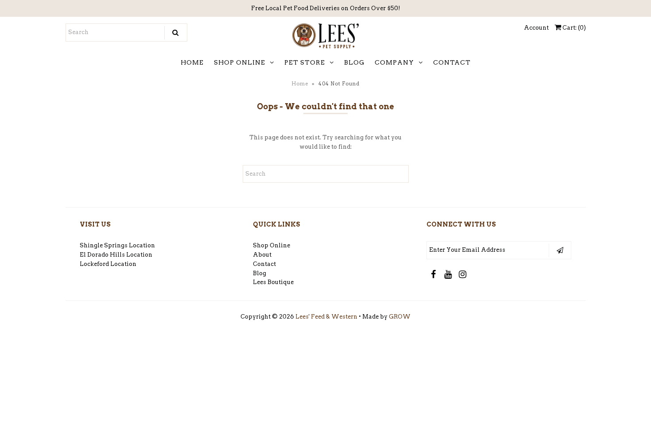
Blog (259, 273)
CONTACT (452, 62)
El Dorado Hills (102, 254)
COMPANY (394, 62)
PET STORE (304, 62)
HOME (192, 62)
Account (536, 27)
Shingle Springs (104, 245)
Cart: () (573, 27)
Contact (264, 264)
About (262, 254)
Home (299, 84)
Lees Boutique (273, 282)
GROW (400, 316)
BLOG (354, 62)
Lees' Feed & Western (326, 316)
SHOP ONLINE (239, 62)
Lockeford (95, 264)
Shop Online (271, 245)
